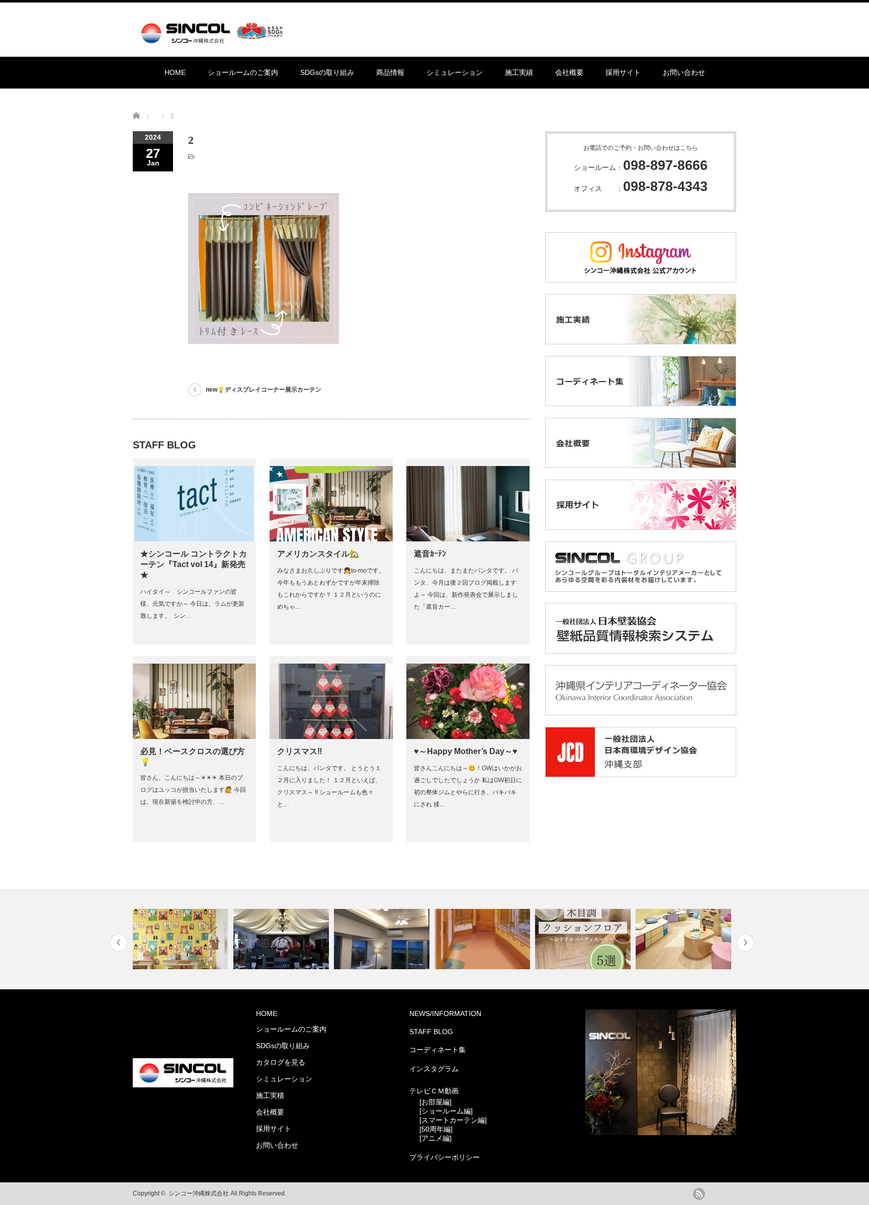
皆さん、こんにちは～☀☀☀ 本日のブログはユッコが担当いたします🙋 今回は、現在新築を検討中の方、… (193, 789)
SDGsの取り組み (327, 72)
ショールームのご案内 (243, 72)
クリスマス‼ (299, 751)
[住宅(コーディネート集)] (182, 939)
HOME (175, 72)
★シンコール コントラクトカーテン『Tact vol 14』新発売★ (193, 564)
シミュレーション (454, 72)
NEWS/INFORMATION (445, 1013)
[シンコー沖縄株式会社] (214, 39)
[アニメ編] (435, 1138)
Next (745, 943)
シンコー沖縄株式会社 (198, 1193)
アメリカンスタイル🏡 (318, 553)
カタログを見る (280, 1062)
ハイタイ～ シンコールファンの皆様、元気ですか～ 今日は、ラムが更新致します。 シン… (192, 603)
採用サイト (623, 72)
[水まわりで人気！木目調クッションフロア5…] (584, 939)
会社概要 (569, 72)
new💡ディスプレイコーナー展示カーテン (263, 389)
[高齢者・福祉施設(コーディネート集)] (483, 939)
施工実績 (519, 72)
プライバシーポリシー (444, 1157)
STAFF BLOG (431, 1032)
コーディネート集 (437, 1050)
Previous (119, 943)
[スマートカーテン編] (453, 1120)
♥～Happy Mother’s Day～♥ (465, 751)
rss (699, 1194)
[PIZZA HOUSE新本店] (282, 939)
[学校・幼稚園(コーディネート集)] (685, 939)
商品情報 (390, 72)
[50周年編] (436, 1129)
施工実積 (270, 1095)
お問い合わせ (684, 72)
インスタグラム (434, 1069)
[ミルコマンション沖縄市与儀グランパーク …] (383, 939)
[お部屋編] (435, 1102)
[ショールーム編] (446, 1111)
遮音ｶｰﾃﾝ (430, 553)
